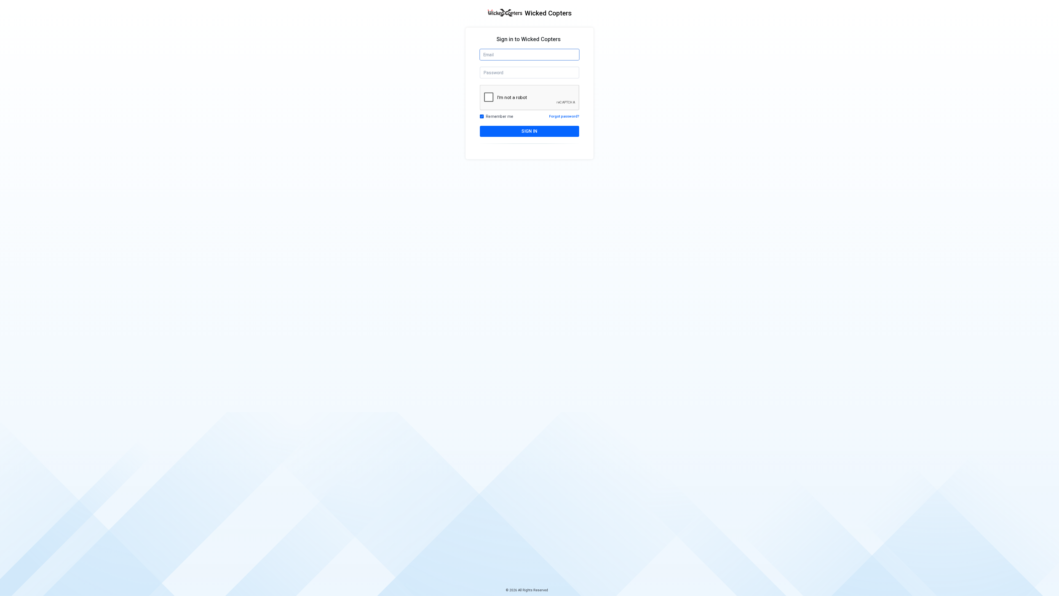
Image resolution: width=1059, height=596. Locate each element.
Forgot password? (564, 116)
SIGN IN (529, 131)
